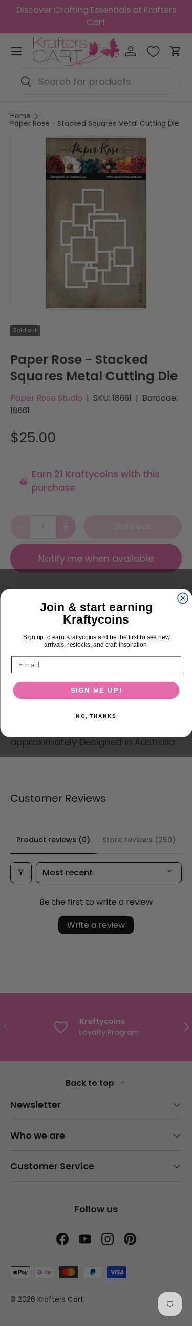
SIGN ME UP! (96, 690)
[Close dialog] (183, 598)
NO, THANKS (96, 716)
